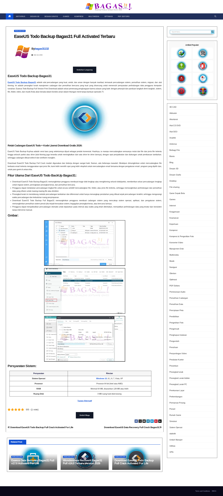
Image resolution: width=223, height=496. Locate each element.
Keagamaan (174, 212)
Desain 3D (34, 16)
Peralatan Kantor (176, 360)
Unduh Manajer (176, 440)
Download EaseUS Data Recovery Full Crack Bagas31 (131, 427)
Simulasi (173, 421)
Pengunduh (174, 341)
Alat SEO (173, 132)
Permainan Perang (177, 403)
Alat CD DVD (175, 125)
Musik (171, 261)
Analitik (172, 138)
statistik (172, 434)
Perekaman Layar (176, 390)
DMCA (214, 491)
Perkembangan (175, 397)
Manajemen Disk (176, 249)
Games (66, 16)
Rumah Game (175, 415)
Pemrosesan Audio (177, 292)
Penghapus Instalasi (178, 335)
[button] (215, 16)
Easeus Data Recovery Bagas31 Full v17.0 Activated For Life (32, 462)
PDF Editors (124, 16)
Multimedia (94, 16)
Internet (172, 206)
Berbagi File (174, 150)
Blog (171, 162)
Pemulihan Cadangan (178, 298)
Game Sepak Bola (177, 193)
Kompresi (78, 16)
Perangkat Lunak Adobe (179, 378)
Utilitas (172, 446)
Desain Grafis (51, 16)
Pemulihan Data (20, 31)
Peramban (173, 366)
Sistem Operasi (175, 427)
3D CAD (173, 107)
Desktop (172, 181)
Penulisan (173, 347)
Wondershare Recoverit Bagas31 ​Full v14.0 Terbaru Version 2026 (83, 462)
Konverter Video (176, 243)
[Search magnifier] (212, 31)
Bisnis (172, 156)
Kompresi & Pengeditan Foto (181, 236)
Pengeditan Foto (176, 323)
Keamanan (174, 218)
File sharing (174, 187)
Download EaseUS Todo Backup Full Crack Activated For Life (41, 427)
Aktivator (173, 113)
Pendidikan (174, 317)
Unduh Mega (85, 415)
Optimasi (108, 16)
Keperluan (173, 224)
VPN (171, 452)
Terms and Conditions (202, 491)
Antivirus (20, 16)
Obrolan (172, 273)
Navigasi (173, 267)
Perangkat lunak (176, 372)
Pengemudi (174, 329)
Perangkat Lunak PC (178, 384)
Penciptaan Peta (176, 310)
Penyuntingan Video (178, 354)
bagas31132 (42, 48)
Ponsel (172, 409)
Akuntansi (173, 119)
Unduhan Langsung (85, 70)
